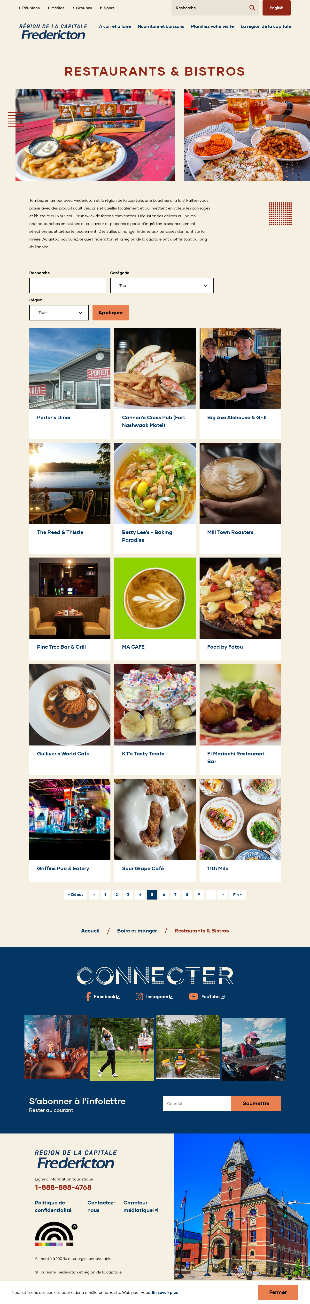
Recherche (39, 272)
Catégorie (119, 272)
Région (36, 300)
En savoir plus (165, 1292)
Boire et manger (137, 930)
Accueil (90, 930)
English (276, 7)
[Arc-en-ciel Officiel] (56, 1244)
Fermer (278, 1292)
